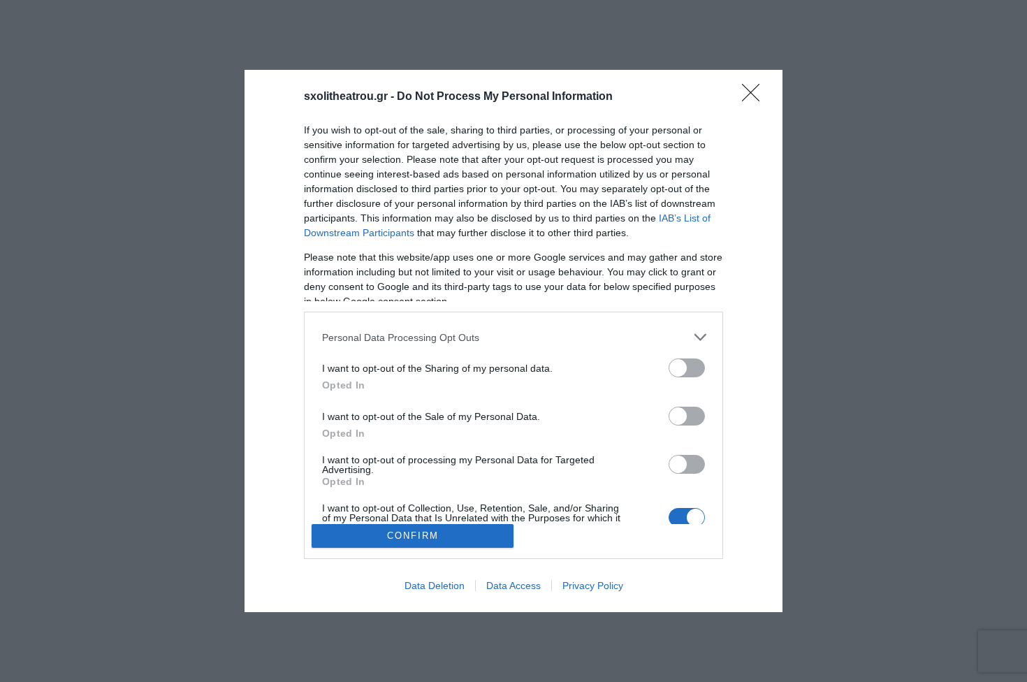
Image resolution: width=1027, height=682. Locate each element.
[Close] (755, 97)
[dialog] (513, 341)
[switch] (687, 367)
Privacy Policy (592, 585)
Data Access (513, 585)
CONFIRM (413, 535)
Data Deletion (435, 585)
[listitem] (513, 337)
